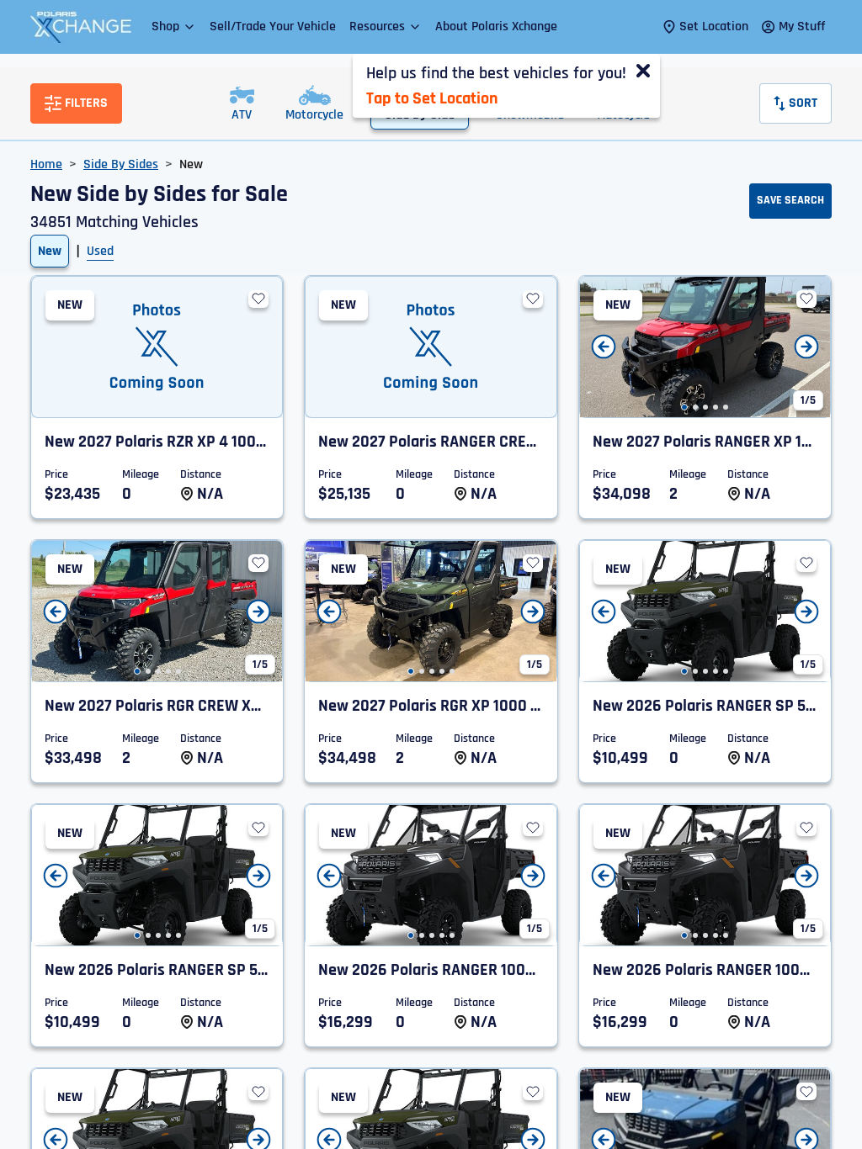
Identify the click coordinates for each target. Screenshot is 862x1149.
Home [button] (46, 164)
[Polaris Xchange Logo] (80, 27)
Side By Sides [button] (120, 164)
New (49, 251)
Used (100, 251)
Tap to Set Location (432, 98)
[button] (174, 26)
